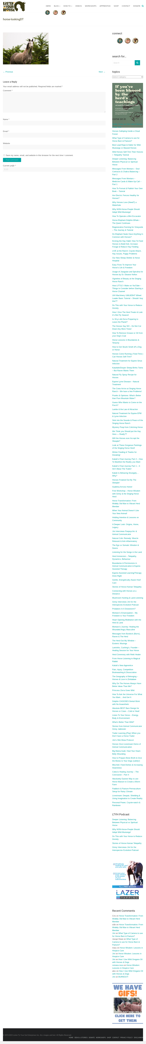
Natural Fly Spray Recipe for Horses (124, 376)
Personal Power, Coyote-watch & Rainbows (126, 804)
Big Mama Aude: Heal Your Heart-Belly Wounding (126, 752)
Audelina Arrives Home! (122, 487)
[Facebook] (120, 38)
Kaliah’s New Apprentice (122, 665)
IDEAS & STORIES (81, 1037)
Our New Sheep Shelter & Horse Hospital (126, 259)
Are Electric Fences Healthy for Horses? (125, 196)
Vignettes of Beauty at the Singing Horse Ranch (126, 280)
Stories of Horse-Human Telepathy (127, 587)
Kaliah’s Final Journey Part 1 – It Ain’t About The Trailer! (126, 467)
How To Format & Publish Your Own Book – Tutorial (127, 189)
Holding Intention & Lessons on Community (125, 518)
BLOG (56, 6)
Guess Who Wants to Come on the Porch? (127, 403)
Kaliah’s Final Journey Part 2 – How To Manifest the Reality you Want (127, 460)
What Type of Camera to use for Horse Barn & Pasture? (125, 139)
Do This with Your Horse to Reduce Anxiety (127, 306)
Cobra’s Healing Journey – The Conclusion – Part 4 (125, 773)
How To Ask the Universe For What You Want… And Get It (127, 695)
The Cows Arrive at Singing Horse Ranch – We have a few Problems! (127, 390)
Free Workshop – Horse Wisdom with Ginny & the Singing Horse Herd (126, 494)
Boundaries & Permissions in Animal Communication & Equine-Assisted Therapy (126, 566)
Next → (102, 72)
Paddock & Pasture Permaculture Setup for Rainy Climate (126, 790)
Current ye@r (9, 166)
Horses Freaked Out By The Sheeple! (124, 481)
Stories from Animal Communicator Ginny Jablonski (127, 727)
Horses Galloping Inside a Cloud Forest (126, 132)
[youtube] (127, 38)
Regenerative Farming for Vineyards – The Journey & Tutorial (127, 228)
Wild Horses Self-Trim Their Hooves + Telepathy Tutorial (127, 153)
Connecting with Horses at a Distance (124, 592)
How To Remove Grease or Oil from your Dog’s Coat (127, 334)
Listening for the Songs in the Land (127, 552)
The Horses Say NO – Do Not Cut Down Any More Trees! (126, 327)
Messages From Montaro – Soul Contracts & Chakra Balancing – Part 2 (126, 172)
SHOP (116, 6)
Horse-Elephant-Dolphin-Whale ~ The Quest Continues (126, 221)
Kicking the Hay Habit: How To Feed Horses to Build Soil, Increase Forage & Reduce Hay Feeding (127, 244)
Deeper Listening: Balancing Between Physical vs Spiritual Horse (125, 162)
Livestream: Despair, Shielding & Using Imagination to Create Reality (127, 797)
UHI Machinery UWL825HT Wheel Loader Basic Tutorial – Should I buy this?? (127, 298)
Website (6, 143)
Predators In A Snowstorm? (124, 609)
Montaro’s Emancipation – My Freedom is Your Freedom (125, 614)
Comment (8, 91)
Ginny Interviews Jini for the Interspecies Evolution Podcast (125, 603)
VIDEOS (78, 6)
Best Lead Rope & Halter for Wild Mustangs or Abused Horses (126, 146)
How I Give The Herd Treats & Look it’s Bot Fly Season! (127, 313)
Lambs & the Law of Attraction (125, 409)
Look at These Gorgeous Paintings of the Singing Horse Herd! (127, 446)
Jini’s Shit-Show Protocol (123, 740)
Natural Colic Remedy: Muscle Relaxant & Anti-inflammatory (125, 539)
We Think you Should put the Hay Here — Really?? (126, 432)
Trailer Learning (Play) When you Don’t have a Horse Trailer (126, 734)
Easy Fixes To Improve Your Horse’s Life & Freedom (124, 266)
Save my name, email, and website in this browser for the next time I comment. (39, 155)
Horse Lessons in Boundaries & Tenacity (125, 341)
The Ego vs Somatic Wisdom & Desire (125, 546)
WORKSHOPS (90, 6)
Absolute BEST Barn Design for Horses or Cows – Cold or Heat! (125, 709)
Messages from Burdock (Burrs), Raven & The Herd (126, 635)
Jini (113, 933)
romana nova (117, 965)
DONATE (136, 6)
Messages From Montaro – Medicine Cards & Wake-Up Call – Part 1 (126, 181)
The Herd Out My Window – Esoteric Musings (124, 642)
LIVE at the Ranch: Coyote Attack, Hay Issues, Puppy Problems (126, 252)
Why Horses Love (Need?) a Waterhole (124, 203)
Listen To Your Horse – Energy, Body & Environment (125, 716)
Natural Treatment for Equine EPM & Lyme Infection (126, 414)
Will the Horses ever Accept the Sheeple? (125, 439)
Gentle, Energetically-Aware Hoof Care (126, 581)
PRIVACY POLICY (126, 1037)
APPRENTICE (105, 6)
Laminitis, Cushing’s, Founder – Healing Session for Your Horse (125, 649)
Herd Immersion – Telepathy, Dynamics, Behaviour (124, 557)
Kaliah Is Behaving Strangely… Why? (125, 474)
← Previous (8, 72)
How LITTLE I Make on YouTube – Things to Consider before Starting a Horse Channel (127, 288)
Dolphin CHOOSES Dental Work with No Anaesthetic (126, 702)
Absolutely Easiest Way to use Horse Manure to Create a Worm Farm (126, 782)
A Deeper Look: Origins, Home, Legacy (125, 525)
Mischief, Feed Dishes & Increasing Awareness (127, 766)
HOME (71, 1037)
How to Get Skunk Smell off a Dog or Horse (126, 348)
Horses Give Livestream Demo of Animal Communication (126, 745)
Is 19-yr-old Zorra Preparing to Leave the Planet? (125, 320)
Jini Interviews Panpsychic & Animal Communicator (124, 532)
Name (6, 119)
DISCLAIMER (138, 1037)
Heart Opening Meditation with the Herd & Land (126, 621)
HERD (48, 6)
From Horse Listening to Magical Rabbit (126, 660)
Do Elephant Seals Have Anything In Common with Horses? (127, 235)
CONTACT (126, 6)
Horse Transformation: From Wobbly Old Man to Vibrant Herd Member (126, 504)
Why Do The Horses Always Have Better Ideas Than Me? (126, 684)
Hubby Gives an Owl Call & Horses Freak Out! (127, 125)
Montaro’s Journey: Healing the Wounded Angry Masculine (125, 628)
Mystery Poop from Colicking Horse (127, 427)
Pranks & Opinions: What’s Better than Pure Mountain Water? (126, 397)
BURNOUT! (123, 977)
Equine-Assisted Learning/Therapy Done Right (127, 574)
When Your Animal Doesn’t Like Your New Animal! (125, 512)
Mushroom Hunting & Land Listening (127, 598)
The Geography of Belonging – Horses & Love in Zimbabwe (125, 678)
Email (6, 131)
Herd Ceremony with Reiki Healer (126, 654)
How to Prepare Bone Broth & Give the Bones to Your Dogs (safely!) (127, 759)
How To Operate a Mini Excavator (126, 216)
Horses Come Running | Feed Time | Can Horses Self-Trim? (127, 355)
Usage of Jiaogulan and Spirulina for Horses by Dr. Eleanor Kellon (127, 273)
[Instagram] (135, 38)
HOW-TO (67, 6)
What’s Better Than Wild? (123, 722)
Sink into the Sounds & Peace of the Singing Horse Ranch (127, 421)
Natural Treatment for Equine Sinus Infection (127, 362)
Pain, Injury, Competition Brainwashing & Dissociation (124, 671)
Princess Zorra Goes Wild (123, 690)
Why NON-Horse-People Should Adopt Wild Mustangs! (126, 210)
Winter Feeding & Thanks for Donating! (124, 453)
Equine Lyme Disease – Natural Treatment (125, 383)
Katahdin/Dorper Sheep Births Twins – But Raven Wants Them (127, 369)
